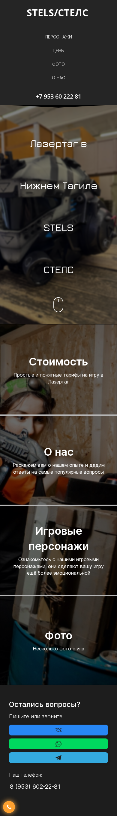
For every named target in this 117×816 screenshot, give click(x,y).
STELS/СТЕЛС (59, 12)
